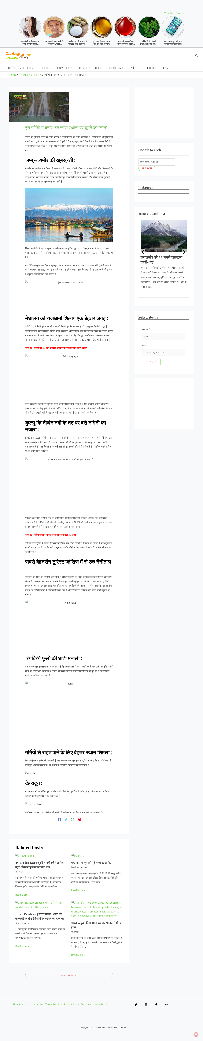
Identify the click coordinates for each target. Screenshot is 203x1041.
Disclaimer (87, 1004)
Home (16, 1004)
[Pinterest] (79, 819)
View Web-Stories (174, 13)
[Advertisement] (138, 55)
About (25, 1004)
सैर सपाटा (19, 871)
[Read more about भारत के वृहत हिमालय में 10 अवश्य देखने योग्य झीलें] (97, 909)
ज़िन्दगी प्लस (75, 867)
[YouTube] (166, 1004)
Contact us (37, 1004)
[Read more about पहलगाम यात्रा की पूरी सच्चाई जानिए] (78, 855)
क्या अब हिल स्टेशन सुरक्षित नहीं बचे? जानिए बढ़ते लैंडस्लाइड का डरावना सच (39, 864)
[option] (163, 252)
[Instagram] (146, 1004)
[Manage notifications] (196, 1034)
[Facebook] (59, 819)
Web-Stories (102, 1004)
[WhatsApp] (72, 819)
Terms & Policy (53, 1004)
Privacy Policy (71, 1004)
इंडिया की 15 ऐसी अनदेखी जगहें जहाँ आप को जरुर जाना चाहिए (60, 348)
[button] (196, 56)
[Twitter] (65, 819)
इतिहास (26, 923)
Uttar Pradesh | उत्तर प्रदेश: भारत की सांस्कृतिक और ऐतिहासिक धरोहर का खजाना (39, 916)
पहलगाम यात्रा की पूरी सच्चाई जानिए (91, 862)
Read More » (22, 894)
